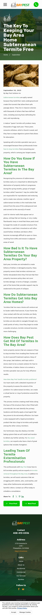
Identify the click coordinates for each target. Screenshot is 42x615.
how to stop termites (11, 149)
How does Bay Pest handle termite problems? (20, 379)
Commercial (21, 572)
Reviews (21, 579)
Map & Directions (21, 551)
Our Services (21, 576)
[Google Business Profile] (23, 589)
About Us (21, 565)
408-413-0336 (21, 533)
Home (21, 561)
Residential (21, 568)
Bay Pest (23, 467)
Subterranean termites (11, 97)
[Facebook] (19, 589)
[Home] (20, 4)
